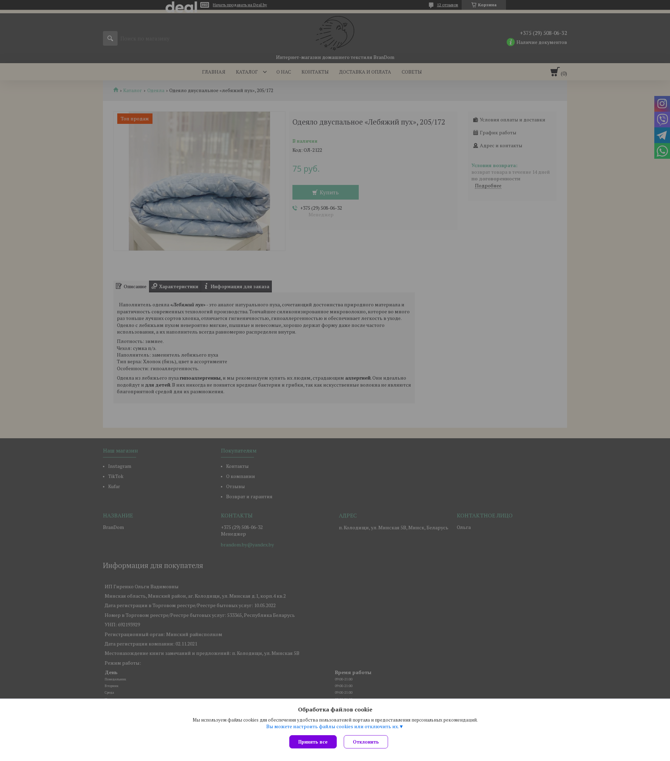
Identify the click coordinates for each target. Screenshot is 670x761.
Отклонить (366, 742)
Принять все (313, 742)
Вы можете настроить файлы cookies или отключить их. (332, 726)
